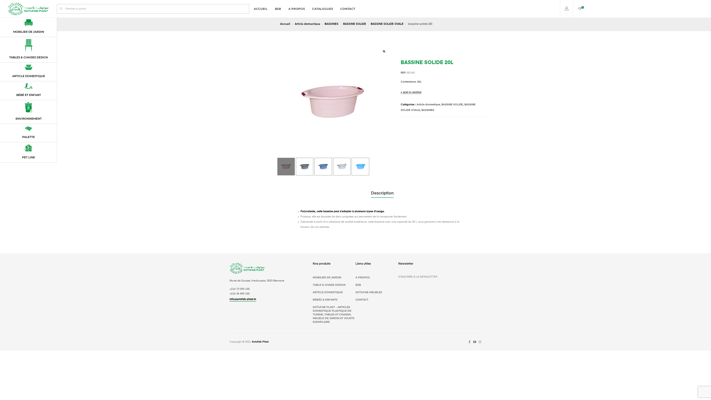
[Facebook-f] (469, 341)
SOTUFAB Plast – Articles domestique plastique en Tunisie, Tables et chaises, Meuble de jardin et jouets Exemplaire (333, 314)
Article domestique (307, 24)
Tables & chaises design (28, 57)
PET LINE (28, 157)
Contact (347, 9)
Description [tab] (382, 193)
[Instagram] (479, 341)
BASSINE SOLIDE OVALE (387, 24)
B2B (278, 9)
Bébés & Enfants (325, 299)
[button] (384, 51)
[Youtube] (474, 341)
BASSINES (331, 24)
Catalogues (322, 9)
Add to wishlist (412, 92)
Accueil (261, 9)
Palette (28, 137)
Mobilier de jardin (28, 32)
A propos (296, 9)
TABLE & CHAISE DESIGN (329, 284)
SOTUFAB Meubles (369, 292)
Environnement (29, 118)
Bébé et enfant (28, 95)
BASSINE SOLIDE (354, 24)
